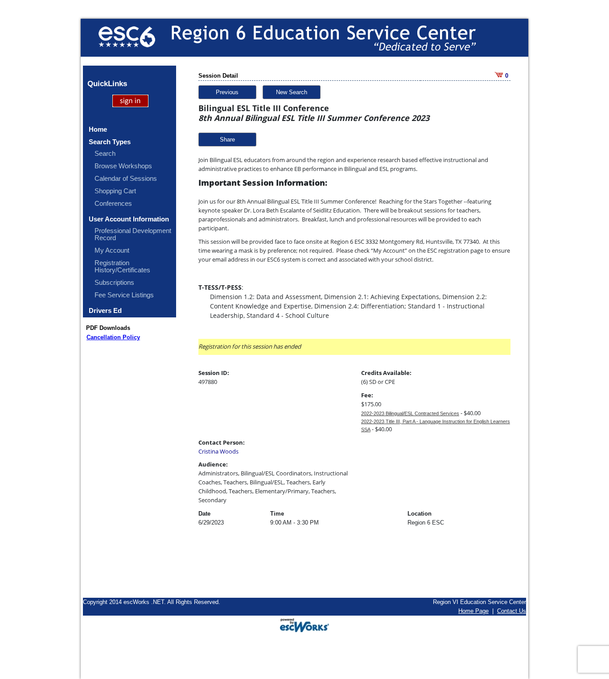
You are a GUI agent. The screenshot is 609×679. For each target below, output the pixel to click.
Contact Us (511, 611)
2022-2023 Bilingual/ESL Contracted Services (410, 413)
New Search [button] (291, 92)
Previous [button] (227, 92)
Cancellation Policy (113, 337)
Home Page (473, 611)
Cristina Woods (218, 451)
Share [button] (227, 139)
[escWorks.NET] (304, 624)
